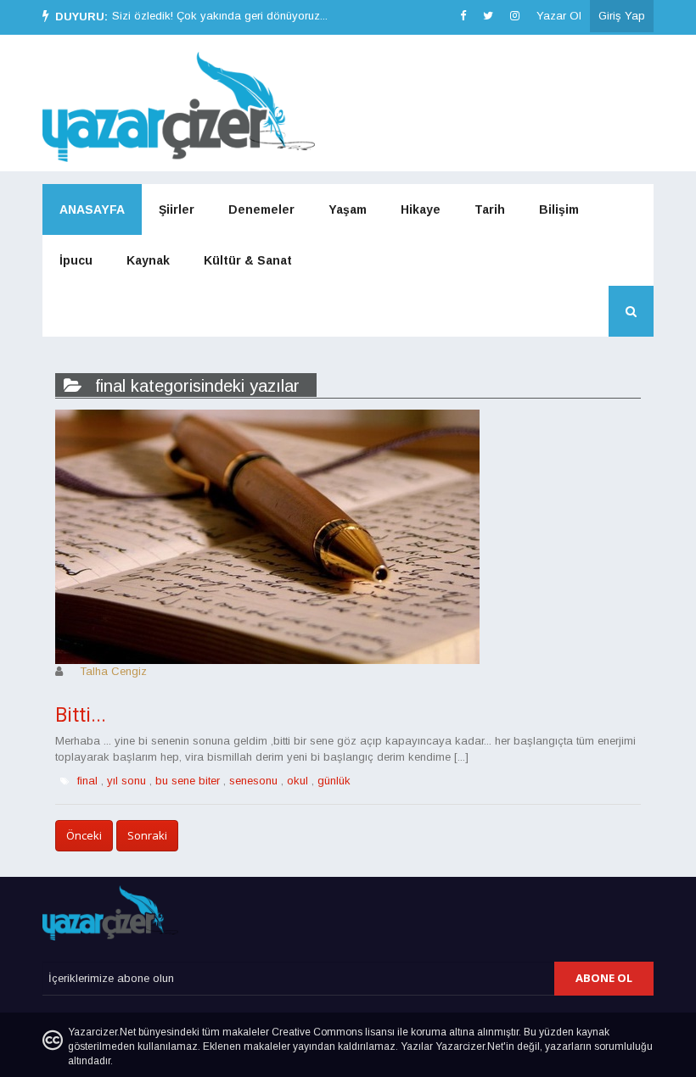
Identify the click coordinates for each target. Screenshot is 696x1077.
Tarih (489, 209)
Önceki (84, 835)
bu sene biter (187, 780)
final (87, 780)
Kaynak (148, 260)
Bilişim (559, 209)
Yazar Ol (558, 15)
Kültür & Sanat (248, 260)
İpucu (76, 260)
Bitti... (80, 715)
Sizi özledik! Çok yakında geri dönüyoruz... (220, 15)
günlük (334, 780)
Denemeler (261, 209)
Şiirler (176, 209)
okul (297, 780)
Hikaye (421, 209)
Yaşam (347, 209)
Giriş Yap (621, 15)
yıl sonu (126, 780)
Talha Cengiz (113, 671)
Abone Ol (603, 977)
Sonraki (147, 835)
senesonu (253, 780)
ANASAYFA (92, 209)
